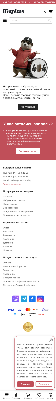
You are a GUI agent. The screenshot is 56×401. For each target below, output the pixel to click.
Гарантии (8, 270)
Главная (7, 196)
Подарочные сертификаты (18, 211)
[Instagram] (40, 299)
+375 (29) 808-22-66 (18, 176)
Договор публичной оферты (19, 285)
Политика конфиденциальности (21, 281)
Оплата (7, 262)
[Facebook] (32, 299)
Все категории (11, 207)
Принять (25, 384)
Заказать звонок (12, 184)
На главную (28, 106)
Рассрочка (9, 274)
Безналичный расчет (15, 266)
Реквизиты (9, 235)
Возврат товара (11, 277)
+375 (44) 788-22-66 (18, 172)
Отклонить (44, 384)
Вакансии (8, 239)
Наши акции (10, 204)
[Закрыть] (51, 340)
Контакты (8, 231)
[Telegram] (24, 299)
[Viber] (15, 299)
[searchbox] (31, 20)
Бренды (7, 246)
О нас (6, 227)
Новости (7, 250)
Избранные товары (14, 200)
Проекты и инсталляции (16, 215)
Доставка (8, 242)
